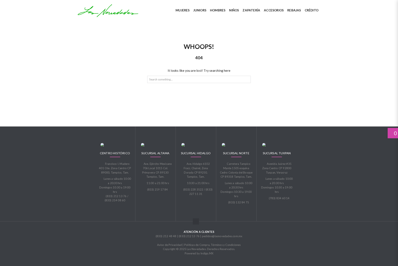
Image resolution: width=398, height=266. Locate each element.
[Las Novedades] (108, 10)
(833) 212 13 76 (189, 236)
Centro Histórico (115, 153)
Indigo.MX (206, 253)
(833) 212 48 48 (166, 236)
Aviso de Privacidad (169, 245)
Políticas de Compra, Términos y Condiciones (212, 245)
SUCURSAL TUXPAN (277, 153)
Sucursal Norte (236, 153)
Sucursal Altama (155, 153)
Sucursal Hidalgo (196, 153)
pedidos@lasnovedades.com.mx (222, 236)
